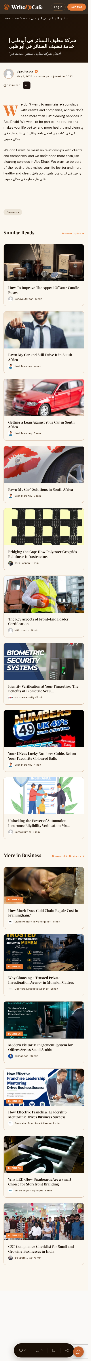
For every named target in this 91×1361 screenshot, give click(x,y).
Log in (58, 7)
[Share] (66, 1350)
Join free (77, 7)
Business (21, 18)
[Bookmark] (53, 1350)
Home (7, 18)
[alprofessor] (9, 74)
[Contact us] (78, 1351)
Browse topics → (73, 233)
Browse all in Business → (68, 856)
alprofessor (25, 71)
